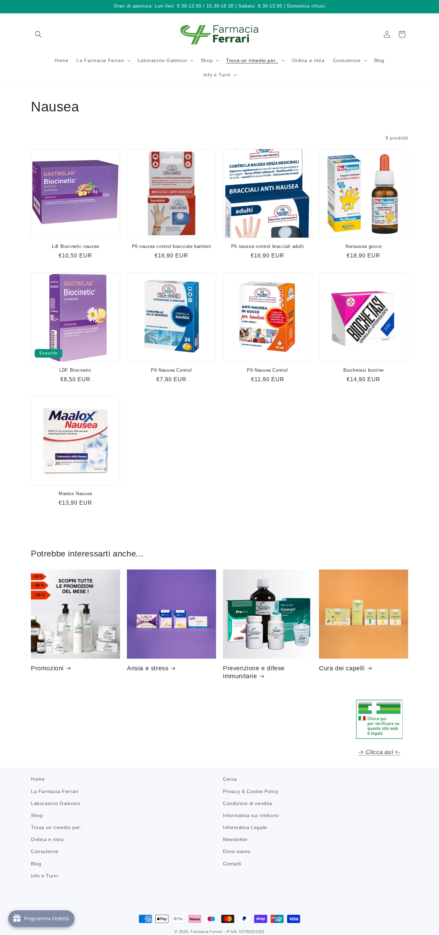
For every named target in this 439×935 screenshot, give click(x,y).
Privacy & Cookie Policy (250, 791)
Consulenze (45, 851)
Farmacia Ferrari (207, 932)
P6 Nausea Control (171, 370)
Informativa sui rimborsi (250, 815)
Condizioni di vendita (247, 803)
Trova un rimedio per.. (57, 827)
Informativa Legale (245, 827)
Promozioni (47, 668)
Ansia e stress (147, 668)
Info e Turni (44, 875)
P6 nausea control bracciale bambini (171, 246)
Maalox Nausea (75, 493)
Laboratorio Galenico (56, 803)
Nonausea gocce (363, 246)
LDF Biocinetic (75, 370)
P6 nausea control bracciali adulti (267, 246)
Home (38, 779)
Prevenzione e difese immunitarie (254, 672)
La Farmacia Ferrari (54, 791)
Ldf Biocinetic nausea (75, 246)
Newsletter (235, 839)
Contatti (232, 863)
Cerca (230, 779)
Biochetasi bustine (363, 370)
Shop (37, 815)
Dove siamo (237, 851)
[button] (38, 34)
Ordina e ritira (47, 839)
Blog (36, 863)
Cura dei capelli (342, 668)
